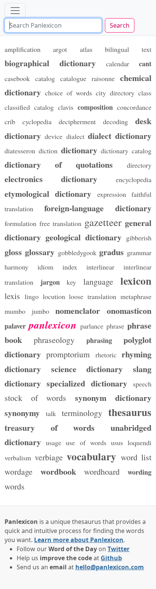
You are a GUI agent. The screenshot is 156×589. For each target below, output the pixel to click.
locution (54, 296)
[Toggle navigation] (15, 10)
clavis (65, 107)
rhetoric (106, 354)
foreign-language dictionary (97, 208)
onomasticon (129, 310)
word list (136, 457)
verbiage (49, 457)
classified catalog (29, 107)
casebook (17, 78)
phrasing (99, 340)
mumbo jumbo (27, 311)
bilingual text (128, 49)
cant (145, 64)
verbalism (18, 457)
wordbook (58, 471)
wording (139, 472)
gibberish (138, 237)
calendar (117, 63)
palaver (15, 326)
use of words (86, 442)
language (98, 281)
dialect (75, 136)
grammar (139, 252)
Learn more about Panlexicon (78, 540)
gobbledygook (77, 252)
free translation (60, 223)
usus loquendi (131, 442)
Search (119, 25)
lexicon (135, 280)
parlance (91, 325)
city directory (115, 92)
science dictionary (87, 369)
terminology (82, 412)
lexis (12, 295)
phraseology (54, 339)
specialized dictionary (87, 383)
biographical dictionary (50, 63)
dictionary (79, 150)
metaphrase (135, 296)
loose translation (92, 296)
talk (51, 413)
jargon (50, 282)
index (69, 266)
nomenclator (77, 310)
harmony (16, 266)
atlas (86, 49)
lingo (32, 296)
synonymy (22, 413)
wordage (19, 471)
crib (10, 121)
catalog (45, 78)
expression (111, 194)
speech (142, 383)
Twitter (118, 549)
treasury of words (50, 427)
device (53, 136)
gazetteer (103, 222)
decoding (115, 121)
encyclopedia (133, 179)
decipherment (77, 121)
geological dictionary (83, 237)
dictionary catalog (126, 150)
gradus (111, 252)
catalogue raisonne (87, 78)
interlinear (100, 266)
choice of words (68, 92)
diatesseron (20, 150)
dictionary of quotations (59, 164)
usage (53, 442)
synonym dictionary (113, 397)
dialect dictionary (119, 135)
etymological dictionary (48, 193)
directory (139, 165)
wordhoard (102, 471)
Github (111, 558)
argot (60, 49)
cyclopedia (36, 121)
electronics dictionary (51, 179)
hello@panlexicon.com (109, 567)
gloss (13, 252)
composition (95, 107)
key (71, 282)
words (15, 486)
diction (48, 150)
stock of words (35, 397)
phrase (115, 325)
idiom (45, 266)
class (144, 92)
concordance (134, 107)
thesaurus (129, 412)
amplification (23, 49)
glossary (40, 252)
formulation (20, 223)
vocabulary (91, 456)
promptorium (68, 354)
